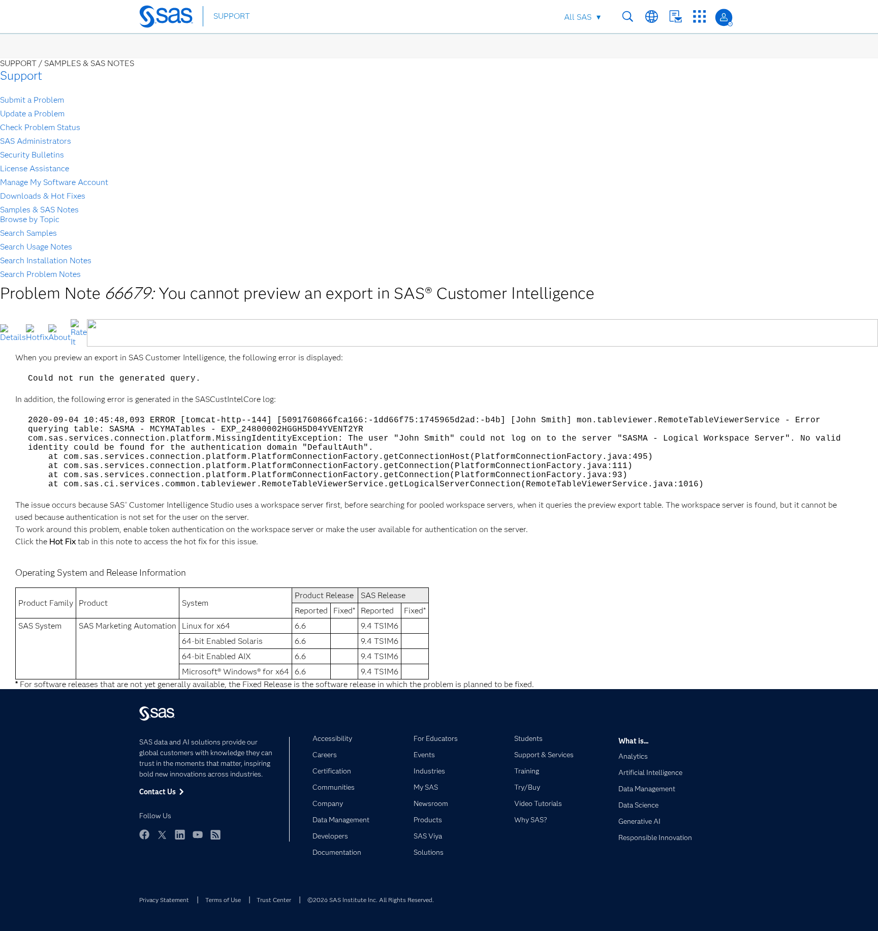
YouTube (198, 834)
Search (627, 16)
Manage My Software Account (54, 182)
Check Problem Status (40, 127)
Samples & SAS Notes (39, 209)
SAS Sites (699, 16)
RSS (215, 834)
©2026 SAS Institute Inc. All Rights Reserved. (370, 900)
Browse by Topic (29, 219)
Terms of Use (223, 900)
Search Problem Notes (40, 274)
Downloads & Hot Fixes (42, 196)
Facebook (144, 834)
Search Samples (28, 233)
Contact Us (675, 16)
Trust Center (274, 900)
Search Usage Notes (36, 247)
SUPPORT (231, 16)
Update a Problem (32, 113)
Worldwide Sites (651, 16)
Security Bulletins (32, 155)
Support (21, 75)
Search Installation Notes (45, 260)
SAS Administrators (35, 141)
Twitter (162, 834)
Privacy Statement (164, 900)
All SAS (577, 17)
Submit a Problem (32, 100)
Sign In (724, 17)
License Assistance (34, 168)
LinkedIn (180, 834)
